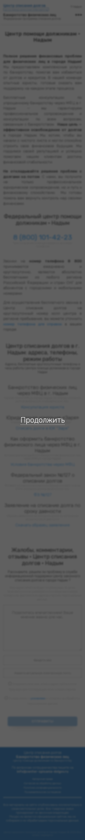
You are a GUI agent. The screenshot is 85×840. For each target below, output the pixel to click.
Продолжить (42, 420)
